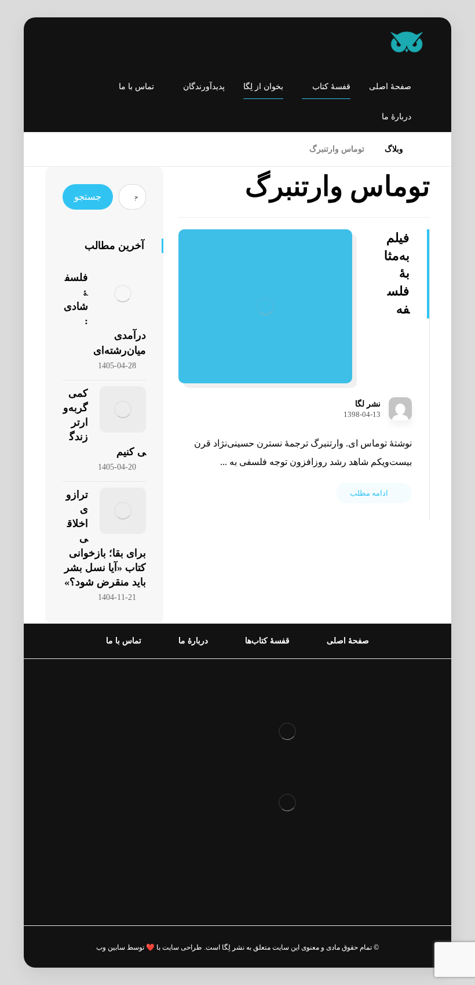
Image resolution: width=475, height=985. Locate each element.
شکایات (203, 789)
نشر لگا (368, 404)
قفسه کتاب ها (191, 771)
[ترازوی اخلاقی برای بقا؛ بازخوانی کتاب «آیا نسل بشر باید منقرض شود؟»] (123, 511)
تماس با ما (198, 808)
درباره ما (201, 734)
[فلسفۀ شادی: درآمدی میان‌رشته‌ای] (123, 293)
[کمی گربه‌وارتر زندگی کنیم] (123, 409)
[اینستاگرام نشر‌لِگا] (65, 43)
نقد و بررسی (194, 752)
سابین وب (110, 947)
